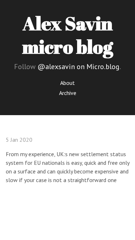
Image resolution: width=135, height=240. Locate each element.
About (67, 82)
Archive (67, 92)
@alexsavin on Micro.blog (78, 66)
